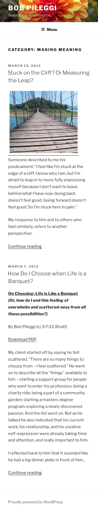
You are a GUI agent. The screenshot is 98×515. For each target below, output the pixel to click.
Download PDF (22, 339)
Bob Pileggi (32, 8)
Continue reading (25, 246)
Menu (52, 29)
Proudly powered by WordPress (35, 502)
